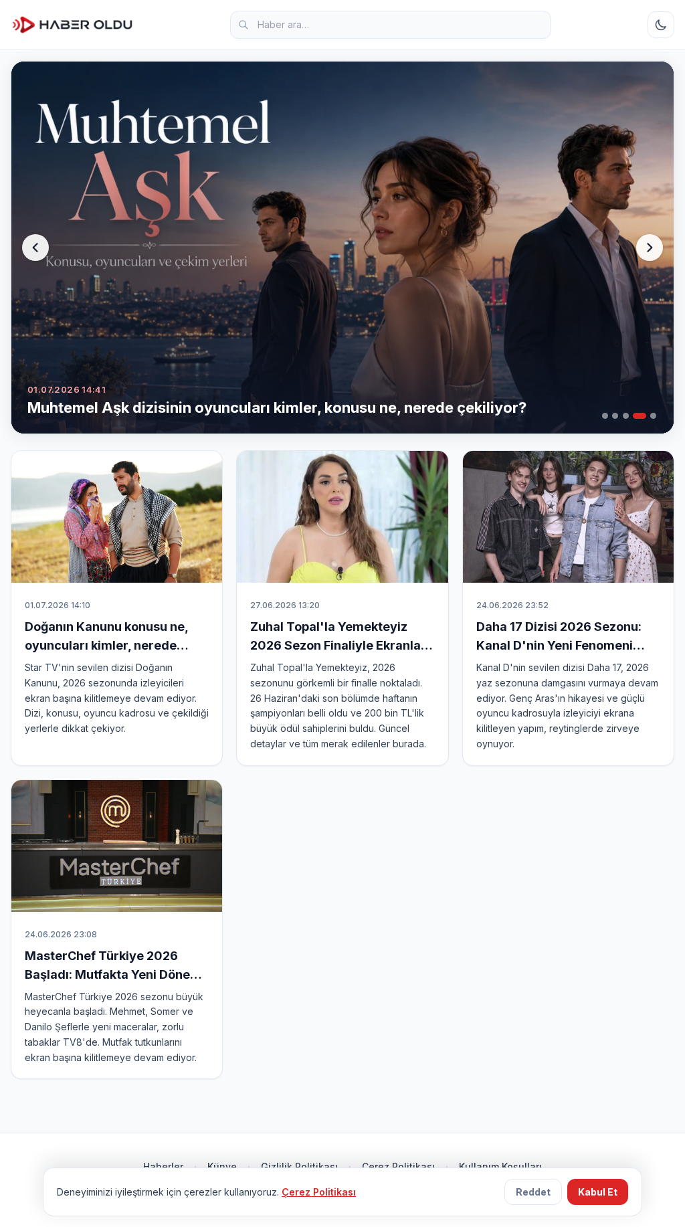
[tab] (605, 416)
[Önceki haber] (35, 247)
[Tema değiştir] (661, 24)
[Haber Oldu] (72, 24)
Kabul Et (597, 1192)
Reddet (533, 1192)
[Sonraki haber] (649, 247)
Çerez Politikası (319, 1192)
